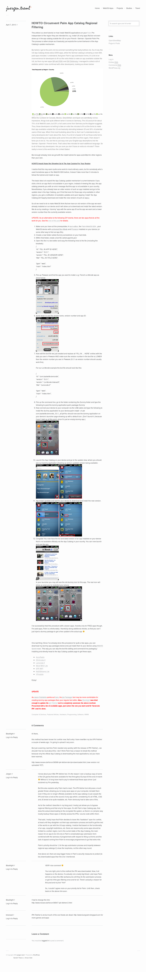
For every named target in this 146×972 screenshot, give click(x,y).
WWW (86, 714)
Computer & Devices (39, 714)
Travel (137, 8)
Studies (129, 8)
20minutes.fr (40, 660)
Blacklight (86, 700)
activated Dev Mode (59, 229)
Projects (120, 8)
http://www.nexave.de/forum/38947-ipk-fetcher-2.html (52, 902)
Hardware (63, 714)
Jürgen (8, 774)
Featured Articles (53, 714)
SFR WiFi (39, 668)
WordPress (36, 955)
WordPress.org (114, 68)
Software (80, 714)
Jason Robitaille (40, 697)
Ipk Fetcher (53, 703)
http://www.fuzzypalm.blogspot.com (87, 915)
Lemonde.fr (40, 663)
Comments (115, 65)
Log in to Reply (12, 737)
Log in (111, 59)
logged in (45, 940)
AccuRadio (40, 657)
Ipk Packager (67, 697)
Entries (113, 62)
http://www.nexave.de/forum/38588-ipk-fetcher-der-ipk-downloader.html (59, 762)
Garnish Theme (18, 958)
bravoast (9, 915)
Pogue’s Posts (114, 43)
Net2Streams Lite (42, 671)
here (57, 697)
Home (97, 8)
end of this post (54, 220)
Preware (74, 229)
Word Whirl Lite (42, 665)
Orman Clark (28, 958)
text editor (74, 226)
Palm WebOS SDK (89, 226)
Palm (89, 32)
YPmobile (39, 674)
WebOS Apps (108, 8)
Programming (72, 714)
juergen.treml (21, 955)
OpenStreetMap (115, 40)
